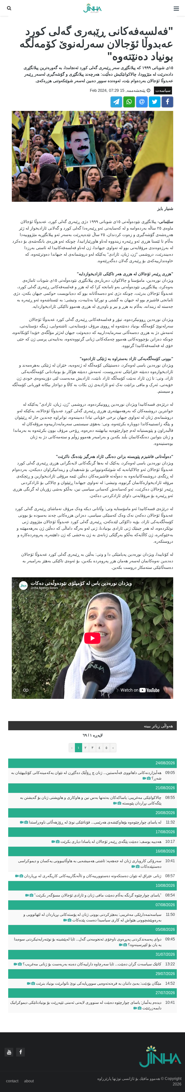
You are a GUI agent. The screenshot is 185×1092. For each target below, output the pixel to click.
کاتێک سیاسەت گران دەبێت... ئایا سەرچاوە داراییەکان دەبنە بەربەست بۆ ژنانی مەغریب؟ (92, 964)
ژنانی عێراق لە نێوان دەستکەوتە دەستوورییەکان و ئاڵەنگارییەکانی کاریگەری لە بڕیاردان (92, 876)
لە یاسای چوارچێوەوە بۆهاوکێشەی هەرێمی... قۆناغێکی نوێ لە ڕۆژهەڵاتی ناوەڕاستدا (95, 822)
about (29, 1081)
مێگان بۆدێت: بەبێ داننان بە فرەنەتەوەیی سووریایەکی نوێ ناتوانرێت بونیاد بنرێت (98, 983)
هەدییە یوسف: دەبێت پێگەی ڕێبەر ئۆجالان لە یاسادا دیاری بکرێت (110, 841)
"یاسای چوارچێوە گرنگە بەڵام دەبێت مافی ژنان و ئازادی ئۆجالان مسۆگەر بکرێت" (97, 895)
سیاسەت (163, 90)
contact (12, 1081)
